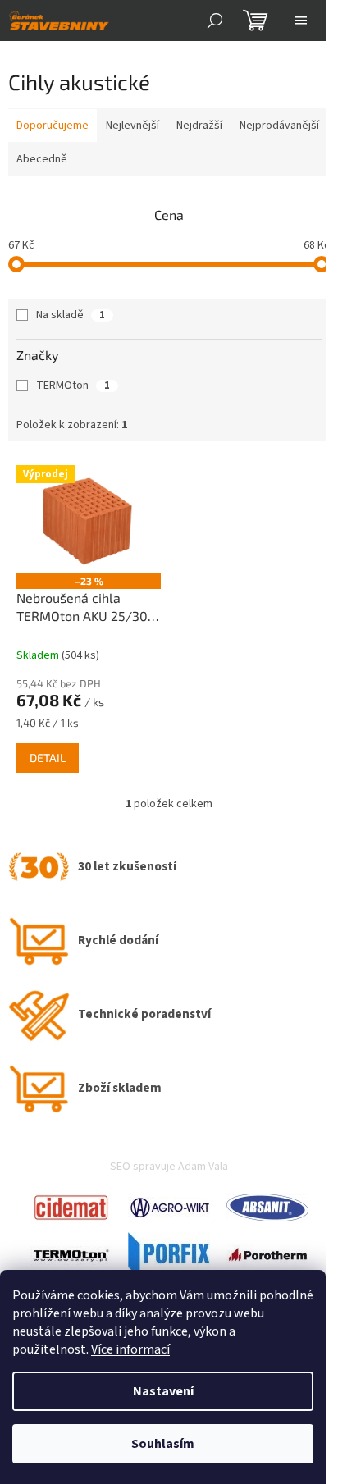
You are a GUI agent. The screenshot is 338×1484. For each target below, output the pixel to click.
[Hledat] (215, 20)
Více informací (130, 1349)
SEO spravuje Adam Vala (169, 1166)
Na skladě (70, 315)
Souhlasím (162, 1444)
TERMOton (73, 385)
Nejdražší (199, 125)
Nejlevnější (132, 125)
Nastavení (163, 1391)
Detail (48, 758)
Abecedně (41, 159)
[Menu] (301, 20)
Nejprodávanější (279, 125)
